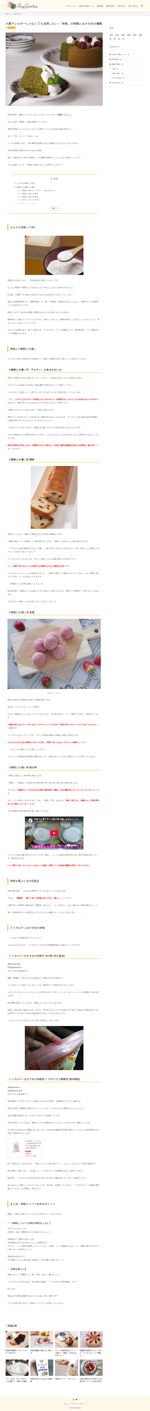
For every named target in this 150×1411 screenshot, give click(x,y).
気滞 (117, 35)
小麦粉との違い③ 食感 (29, 197)
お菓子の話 (11, 27)
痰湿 (140, 35)
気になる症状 (118, 78)
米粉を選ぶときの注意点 (27, 204)
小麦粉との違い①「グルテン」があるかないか (38, 190)
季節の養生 (118, 73)
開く (54, 208)
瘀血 (128, 35)
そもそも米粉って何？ (26, 183)
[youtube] (76, 1400)
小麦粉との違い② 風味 (29, 194)
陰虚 (134, 35)
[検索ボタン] (141, 6)
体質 (115, 69)
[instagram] (74, 1400)
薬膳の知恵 (118, 64)
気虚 (111, 35)
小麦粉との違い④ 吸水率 (30, 200)
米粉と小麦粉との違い (26, 187)
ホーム (66, 1404)
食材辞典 (117, 59)
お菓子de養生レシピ (120, 54)
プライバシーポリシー (78, 1404)
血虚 (122, 35)
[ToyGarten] (24, 6)
